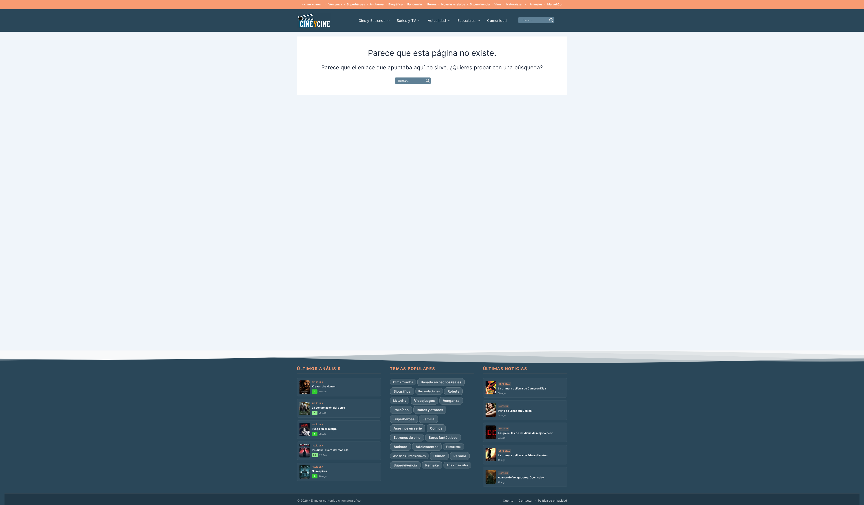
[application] (387, 20)
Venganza (451, 400)
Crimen (439, 456)
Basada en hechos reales (441, 382)
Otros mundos (403, 382)
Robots (453, 391)
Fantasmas (453, 446)
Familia (428, 419)
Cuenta (508, 500)
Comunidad (497, 20)
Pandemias (402, 4)
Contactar (526, 500)
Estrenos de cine (407, 437)
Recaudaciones (429, 391)
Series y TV (406, 20)
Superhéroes (343, 4)
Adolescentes (427, 447)
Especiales (466, 20)
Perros (419, 4)
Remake (432, 465)
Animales (523, 4)
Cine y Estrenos (371, 20)
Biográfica (383, 4)
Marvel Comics (545, 4)
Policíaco (401, 410)
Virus (485, 4)
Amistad (400, 447)
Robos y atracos (430, 410)
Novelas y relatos (441, 4)
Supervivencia (467, 4)
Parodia (459, 456)
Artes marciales (457, 465)
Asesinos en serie (408, 428)
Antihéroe (364, 4)
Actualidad (437, 20)
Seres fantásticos (443, 437)
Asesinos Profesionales (409, 456)
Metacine (399, 400)
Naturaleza (501, 4)
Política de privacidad (552, 500)
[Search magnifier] (551, 20)
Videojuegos (424, 400)
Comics (436, 428)
